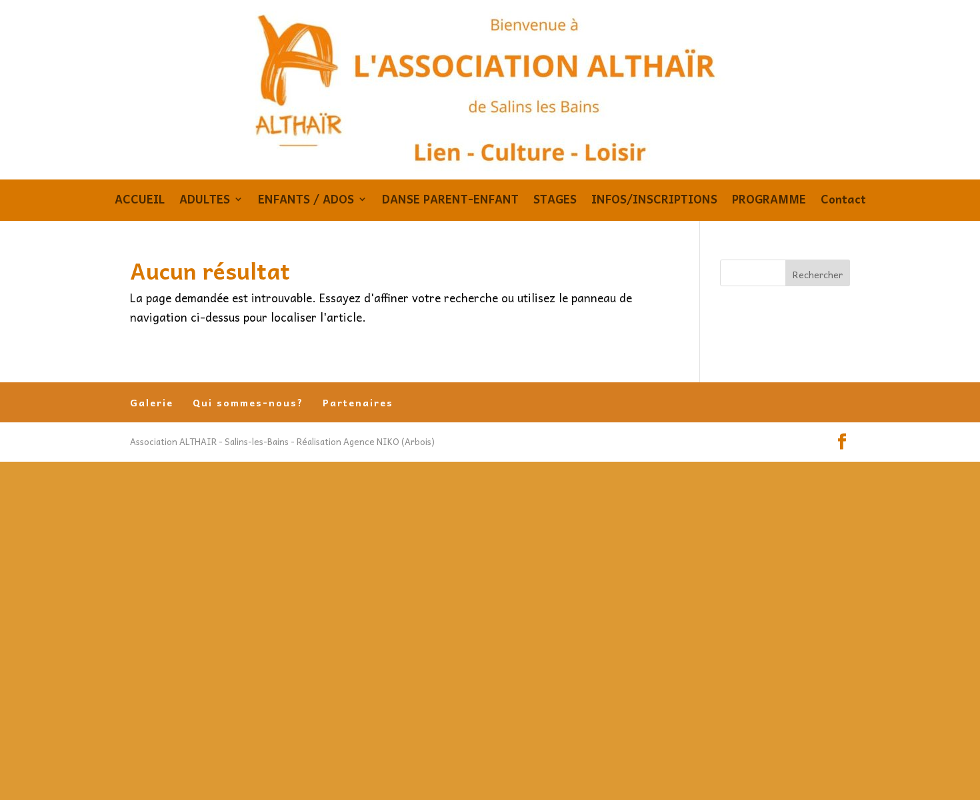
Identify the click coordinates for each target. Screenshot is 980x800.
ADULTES (204, 201)
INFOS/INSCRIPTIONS (654, 201)
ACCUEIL (140, 201)
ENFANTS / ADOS (306, 201)
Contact (843, 201)
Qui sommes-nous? (248, 402)
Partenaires (358, 402)
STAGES (555, 201)
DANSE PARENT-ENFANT (450, 201)
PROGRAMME (769, 201)
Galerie (151, 402)
